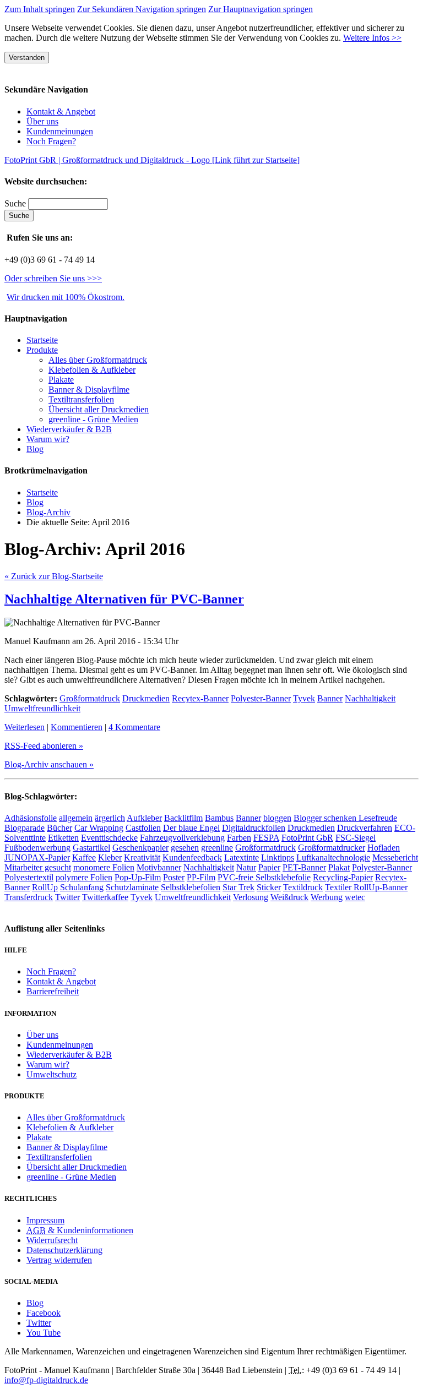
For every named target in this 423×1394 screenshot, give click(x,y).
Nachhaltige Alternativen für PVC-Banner (124, 599)
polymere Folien (84, 877)
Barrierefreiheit (52, 991)
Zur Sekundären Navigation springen (141, 9)
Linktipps (277, 857)
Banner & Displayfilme (88, 389)
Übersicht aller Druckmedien (98, 409)
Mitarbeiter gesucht (37, 867)
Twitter (67, 897)
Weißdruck (289, 897)
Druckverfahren (364, 827)
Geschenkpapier (140, 847)
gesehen (185, 847)
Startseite (42, 492)
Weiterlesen (24, 727)
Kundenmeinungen (59, 131)
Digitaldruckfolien (253, 827)
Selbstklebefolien (190, 887)
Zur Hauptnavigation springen (260, 9)
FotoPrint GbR (307, 837)
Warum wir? (47, 439)
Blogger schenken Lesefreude (345, 818)
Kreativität (142, 857)
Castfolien (143, 827)
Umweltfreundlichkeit (42, 708)
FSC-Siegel (355, 837)
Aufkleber (144, 818)
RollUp (45, 887)
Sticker (269, 887)
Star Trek (238, 887)
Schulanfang (82, 887)
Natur (246, 867)
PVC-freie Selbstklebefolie (264, 877)
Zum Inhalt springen (39, 9)
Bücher (59, 827)
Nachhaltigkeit (370, 698)
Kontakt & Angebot (60, 111)
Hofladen (383, 847)
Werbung (327, 897)
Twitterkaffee (105, 897)
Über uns (42, 121)
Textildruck (303, 887)
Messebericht (395, 857)
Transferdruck (28, 897)
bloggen (277, 818)
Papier (269, 867)
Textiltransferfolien (81, 399)
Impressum (45, 1220)
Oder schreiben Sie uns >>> (53, 278)
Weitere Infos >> (372, 37)
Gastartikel (91, 847)
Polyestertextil (28, 877)
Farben (239, 837)
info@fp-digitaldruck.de (46, 1380)
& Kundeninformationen (79, 1230)
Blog (35, 449)
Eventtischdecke (109, 837)
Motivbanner (159, 867)
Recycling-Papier (343, 877)
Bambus (219, 818)
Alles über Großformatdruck (97, 359)
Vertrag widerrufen (59, 1260)
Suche (16, 203)
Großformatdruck (89, 698)
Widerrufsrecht (52, 1240)
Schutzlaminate (132, 887)
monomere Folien (103, 867)
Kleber (110, 857)
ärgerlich (110, 818)
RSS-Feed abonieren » (43, 745)
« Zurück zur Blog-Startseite (53, 576)
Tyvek (304, 698)
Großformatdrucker (331, 847)
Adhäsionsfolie (30, 818)
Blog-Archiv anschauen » (49, 764)
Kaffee (84, 857)
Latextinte (241, 857)
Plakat (339, 867)
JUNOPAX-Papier (37, 857)
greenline (217, 847)
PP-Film (201, 877)
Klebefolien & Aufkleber (91, 369)
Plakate (61, 379)
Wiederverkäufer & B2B (69, 429)
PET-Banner (304, 867)
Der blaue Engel (191, 827)
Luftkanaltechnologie (333, 857)
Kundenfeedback (192, 857)
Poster (174, 877)
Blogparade (24, 827)
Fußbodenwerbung (37, 847)
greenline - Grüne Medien (93, 419)
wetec (355, 897)
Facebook (43, 1312)
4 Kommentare (134, 727)
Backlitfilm (183, 818)
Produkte (42, 350)
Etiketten (63, 837)
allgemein (76, 818)
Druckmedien (146, 698)
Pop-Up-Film (138, 877)
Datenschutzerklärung (64, 1250)
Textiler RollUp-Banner (366, 887)
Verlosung (250, 897)
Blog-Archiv (48, 512)
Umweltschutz (51, 1074)
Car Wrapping (98, 827)
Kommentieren (76, 727)
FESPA (266, 837)
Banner (330, 698)
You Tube (43, 1332)
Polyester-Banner (261, 698)
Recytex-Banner (200, 698)
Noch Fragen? (51, 141)
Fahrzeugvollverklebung (182, 837)
